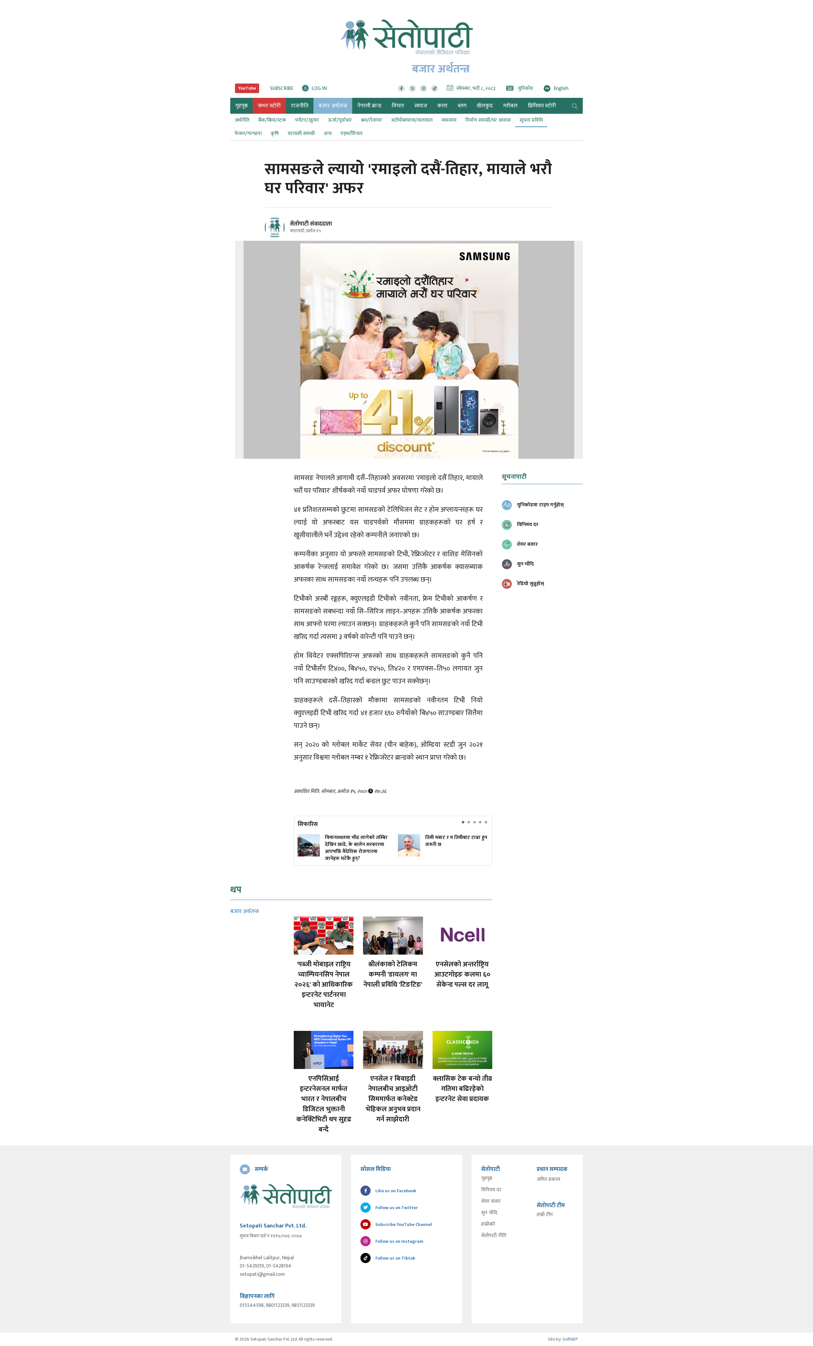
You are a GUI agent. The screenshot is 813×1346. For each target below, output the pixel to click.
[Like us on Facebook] (401, 88)
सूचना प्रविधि (531, 120)
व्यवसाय (448, 120)
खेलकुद (485, 106)
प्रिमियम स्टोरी (542, 106)
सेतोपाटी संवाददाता (311, 224)
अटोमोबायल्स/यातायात (412, 120)
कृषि (275, 133)
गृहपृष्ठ (486, 1178)
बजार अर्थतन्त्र (333, 106)
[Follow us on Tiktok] (434, 88)
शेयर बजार (491, 1201)
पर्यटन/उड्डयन (307, 120)
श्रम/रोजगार (371, 120)
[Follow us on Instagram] (423, 88)
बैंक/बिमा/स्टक (272, 120)
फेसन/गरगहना (248, 133)
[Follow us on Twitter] (412, 88)
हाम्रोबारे (488, 1224)
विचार (398, 106)
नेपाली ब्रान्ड (369, 106)
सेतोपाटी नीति (493, 1236)
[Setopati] (286, 1196)
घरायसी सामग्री (301, 133)
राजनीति (299, 106)
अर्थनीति (242, 120)
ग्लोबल (510, 106)
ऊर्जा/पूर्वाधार (340, 120)
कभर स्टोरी (269, 106)
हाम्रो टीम (545, 1215)
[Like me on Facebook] (277, 236)
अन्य (328, 133)
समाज (420, 106)
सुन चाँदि (489, 1213)
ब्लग (462, 106)
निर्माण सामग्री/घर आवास (488, 120)
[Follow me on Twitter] (283, 231)
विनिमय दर (491, 1190)
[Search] (575, 106)
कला (442, 106)
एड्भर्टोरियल (351, 133)
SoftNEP (570, 1339)
